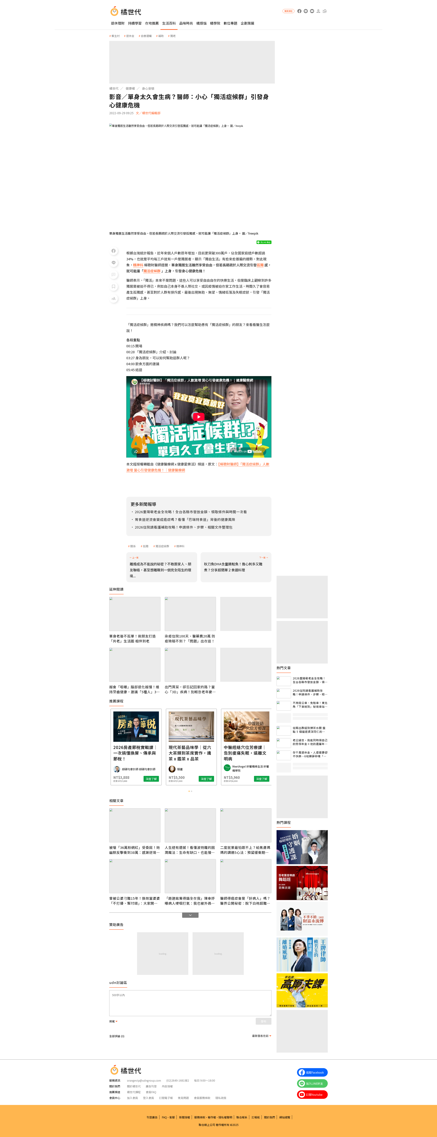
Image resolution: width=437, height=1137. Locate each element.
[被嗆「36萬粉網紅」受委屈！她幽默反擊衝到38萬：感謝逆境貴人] (134, 825)
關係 (133, 546)
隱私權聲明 (225, 1117)
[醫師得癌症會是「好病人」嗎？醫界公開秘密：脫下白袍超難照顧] (245, 876)
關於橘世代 (134, 1086)
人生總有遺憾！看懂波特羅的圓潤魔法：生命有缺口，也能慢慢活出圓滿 (190, 850)
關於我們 (269, 1117)
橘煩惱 (201, 23)
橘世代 (113, 88)
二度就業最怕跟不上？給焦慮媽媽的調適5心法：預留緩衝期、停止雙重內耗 (245, 850)
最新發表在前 (260, 1036)
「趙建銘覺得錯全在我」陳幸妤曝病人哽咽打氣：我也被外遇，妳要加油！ (190, 901)
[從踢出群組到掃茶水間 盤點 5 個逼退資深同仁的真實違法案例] (284, 731)
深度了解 (150, 779)
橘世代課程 (134, 1092)
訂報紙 (256, 1117)
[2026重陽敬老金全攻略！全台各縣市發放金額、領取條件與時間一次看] (284, 681)
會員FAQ (151, 1092)
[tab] (189, 791)
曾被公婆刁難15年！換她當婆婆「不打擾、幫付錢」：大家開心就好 (134, 901)
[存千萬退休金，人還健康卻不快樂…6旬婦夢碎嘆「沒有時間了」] (284, 755)
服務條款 (199, 1117)
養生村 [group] (115, 36)
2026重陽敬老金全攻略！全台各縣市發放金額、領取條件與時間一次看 (310, 680)
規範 (112, 1021)
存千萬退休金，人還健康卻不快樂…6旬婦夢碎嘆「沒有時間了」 (310, 754)
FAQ (164, 1117)
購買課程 (288, 11)
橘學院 (215, 23)
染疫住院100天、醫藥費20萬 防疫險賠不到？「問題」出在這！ (190, 638)
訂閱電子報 (166, 1098)
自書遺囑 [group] (146, 36)
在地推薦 (152, 23)
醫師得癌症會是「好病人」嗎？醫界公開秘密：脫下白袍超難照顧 (245, 901)
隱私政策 (220, 1098)
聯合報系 (241, 1117)
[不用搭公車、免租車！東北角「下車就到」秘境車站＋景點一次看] (284, 706)
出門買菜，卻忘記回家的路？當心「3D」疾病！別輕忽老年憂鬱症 (190, 689)
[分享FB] (113, 251)
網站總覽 (284, 1117)
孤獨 (145, 546)
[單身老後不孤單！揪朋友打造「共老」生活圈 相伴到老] (134, 614)
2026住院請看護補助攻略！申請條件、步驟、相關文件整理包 (310, 692)
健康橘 (130, 88)
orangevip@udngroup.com (144, 1080)
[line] (305, 11)
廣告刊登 (151, 1086)
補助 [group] (161, 36)
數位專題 (230, 23)
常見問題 (183, 1098)
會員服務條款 (202, 1098)
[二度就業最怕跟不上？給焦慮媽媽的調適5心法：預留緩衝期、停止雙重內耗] (245, 825)
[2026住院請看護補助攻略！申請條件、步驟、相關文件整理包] (284, 693)
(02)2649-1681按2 (177, 1080)
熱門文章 (284, 668)
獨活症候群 (162, 546)
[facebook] (299, 11)
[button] (324, 11)
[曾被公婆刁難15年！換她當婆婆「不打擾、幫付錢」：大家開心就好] (134, 876)
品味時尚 (186, 23)
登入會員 (148, 1098)
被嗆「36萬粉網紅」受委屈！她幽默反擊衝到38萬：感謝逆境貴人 (134, 850)
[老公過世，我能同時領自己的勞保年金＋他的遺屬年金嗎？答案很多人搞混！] (284, 743)
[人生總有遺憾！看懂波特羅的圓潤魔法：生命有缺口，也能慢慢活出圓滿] (190, 825)
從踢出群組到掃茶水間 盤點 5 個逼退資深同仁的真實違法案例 (309, 730)
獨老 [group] (173, 36)
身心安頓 (148, 88)
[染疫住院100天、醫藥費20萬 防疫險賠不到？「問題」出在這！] (190, 614)
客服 (172, 1117)
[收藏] (113, 286)
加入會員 (132, 1098)
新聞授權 (184, 1117)
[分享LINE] (113, 262)
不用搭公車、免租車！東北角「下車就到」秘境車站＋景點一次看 (310, 705)
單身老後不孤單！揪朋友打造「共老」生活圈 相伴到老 (132, 638)
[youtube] (312, 11)
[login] (318, 11)
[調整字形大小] (113, 298)
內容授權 (167, 1086)
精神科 (180, 546)
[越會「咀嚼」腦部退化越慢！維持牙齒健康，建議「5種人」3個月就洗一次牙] (134, 665)
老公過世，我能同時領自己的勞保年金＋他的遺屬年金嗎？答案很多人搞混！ (310, 742)
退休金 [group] (130, 36)
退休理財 (118, 23)
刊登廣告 (152, 1117)
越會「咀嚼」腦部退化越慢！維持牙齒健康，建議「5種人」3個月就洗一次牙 (134, 689)
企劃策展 (247, 23)
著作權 (212, 1117)
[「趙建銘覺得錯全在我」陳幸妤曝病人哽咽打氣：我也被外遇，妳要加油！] (190, 876)
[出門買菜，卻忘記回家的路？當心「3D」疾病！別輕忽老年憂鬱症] (190, 665)
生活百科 (169, 23)
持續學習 (135, 23)
